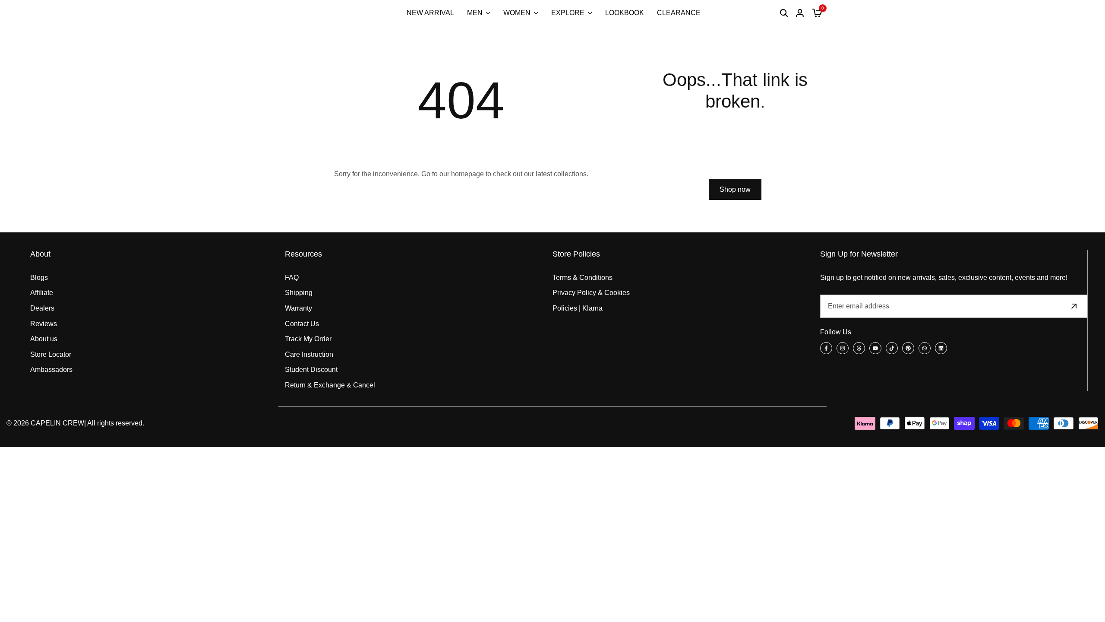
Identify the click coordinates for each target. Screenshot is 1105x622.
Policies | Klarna (577, 308)
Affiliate (41, 292)
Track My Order (308, 339)
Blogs (39, 277)
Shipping (299, 292)
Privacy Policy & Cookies (591, 292)
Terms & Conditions (582, 277)
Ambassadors (51, 369)
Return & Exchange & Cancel (330, 385)
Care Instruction (309, 354)
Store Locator (50, 354)
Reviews (43, 323)
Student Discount (311, 369)
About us (43, 339)
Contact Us (302, 323)
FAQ (292, 277)
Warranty (298, 308)
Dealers (42, 308)
